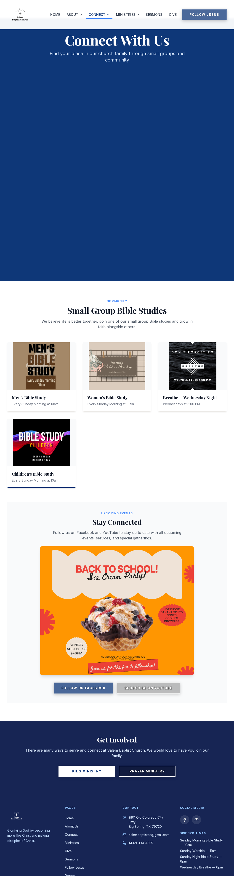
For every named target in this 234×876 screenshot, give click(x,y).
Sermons (154, 14)
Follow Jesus (204, 14)
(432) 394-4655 (141, 843)
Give (173, 14)
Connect (97, 14)
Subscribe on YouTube (148, 688)
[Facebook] (184, 819)
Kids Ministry (86, 771)
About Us (72, 826)
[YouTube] (196, 819)
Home (55, 14)
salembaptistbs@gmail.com (149, 835)
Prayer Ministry (147, 771)
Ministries (126, 14)
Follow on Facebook (83, 688)
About (72, 14)
